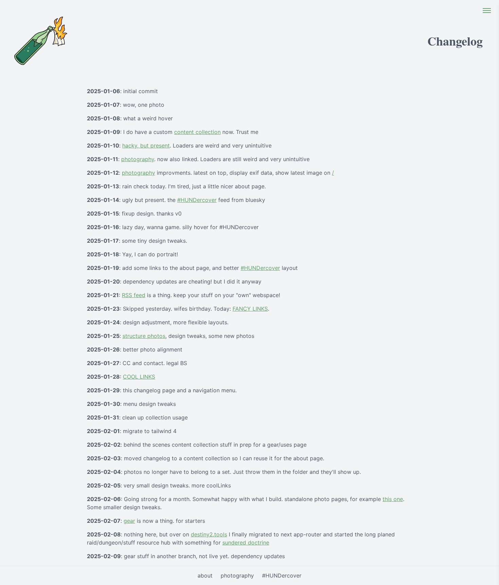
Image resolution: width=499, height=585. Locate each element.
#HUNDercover (197, 199)
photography (137, 159)
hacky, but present (146, 145)
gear (129, 520)
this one (393, 499)
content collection (197, 131)
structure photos (144, 335)
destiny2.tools (209, 534)
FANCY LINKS (250, 308)
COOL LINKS (139, 376)
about (205, 575)
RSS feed (133, 295)
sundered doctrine (245, 542)
